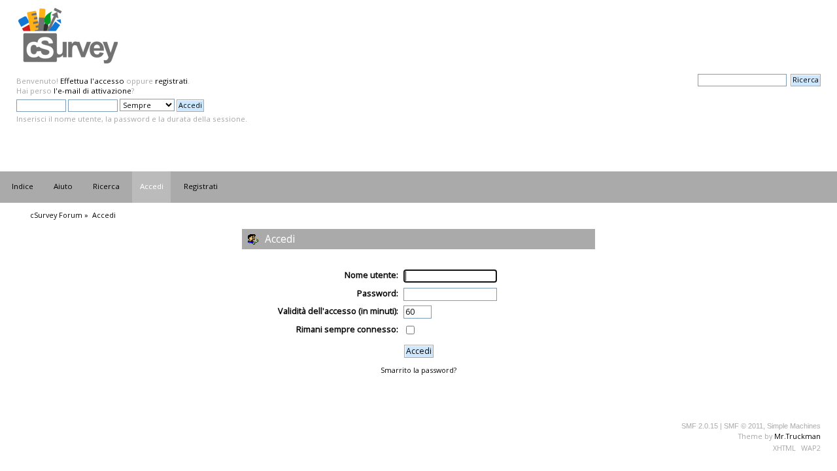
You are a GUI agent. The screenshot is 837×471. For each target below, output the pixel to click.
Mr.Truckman (797, 436)
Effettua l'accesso (92, 81)
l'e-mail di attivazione (92, 91)
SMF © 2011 (743, 426)
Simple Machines (794, 426)
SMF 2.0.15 (699, 426)
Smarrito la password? (418, 370)
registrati (171, 81)
